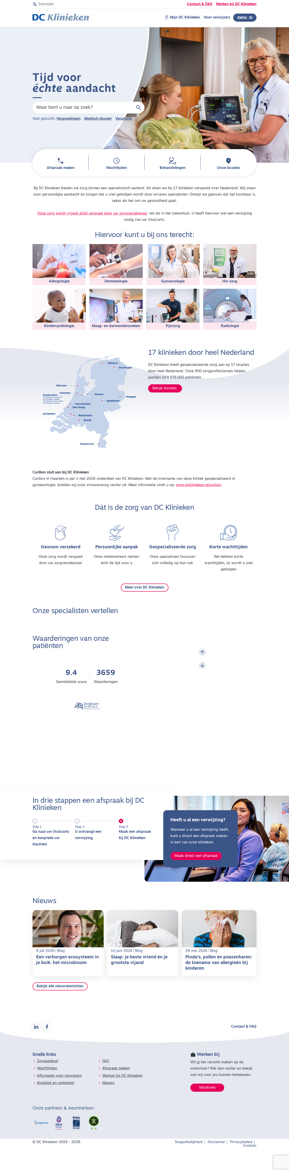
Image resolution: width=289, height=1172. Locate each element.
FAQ (105, 1061)
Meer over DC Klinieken (144, 587)
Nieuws (108, 1083)
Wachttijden (47, 1068)
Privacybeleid (241, 1142)
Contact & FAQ (199, 4)
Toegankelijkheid (189, 1142)
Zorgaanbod (47, 1061)
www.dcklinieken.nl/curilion (198, 485)
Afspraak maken (116, 1068)
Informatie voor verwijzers (59, 1076)
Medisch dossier (98, 119)
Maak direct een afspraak (196, 856)
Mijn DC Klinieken (185, 17)
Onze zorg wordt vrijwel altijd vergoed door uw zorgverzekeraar (92, 213)
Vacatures (123, 119)
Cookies (249, 1146)
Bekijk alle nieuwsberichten (60, 986)
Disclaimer (216, 1142)
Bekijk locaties (165, 388)
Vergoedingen (68, 119)
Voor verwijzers (217, 17)
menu (242, 17)
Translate (46, 4)
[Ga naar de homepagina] (61, 17)
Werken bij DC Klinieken (236, 4)
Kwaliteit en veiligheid (55, 1083)
